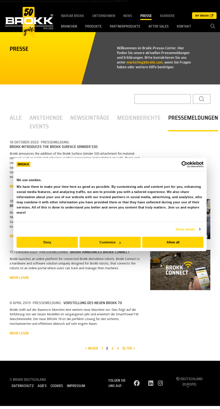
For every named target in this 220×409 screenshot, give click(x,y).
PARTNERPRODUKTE (125, 26)
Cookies (56, 386)
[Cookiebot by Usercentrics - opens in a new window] (184, 164)
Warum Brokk (72, 16)
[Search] (201, 99)
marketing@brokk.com (145, 62)
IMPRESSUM (76, 386)
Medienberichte (138, 118)
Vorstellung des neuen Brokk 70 (92, 303)
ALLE (16, 118)
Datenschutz (23, 386)
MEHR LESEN (19, 277)
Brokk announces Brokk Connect (100, 252)
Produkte (93, 26)
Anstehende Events (46, 122)
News (127, 16)
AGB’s (42, 386)
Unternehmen (103, 16)
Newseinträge (89, 118)
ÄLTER (127, 348)
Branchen (69, 26)
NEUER (93, 348)
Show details (185, 229)
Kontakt (184, 26)
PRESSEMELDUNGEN (193, 118)
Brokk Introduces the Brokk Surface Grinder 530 (54, 147)
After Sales (158, 26)
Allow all (173, 242)
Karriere (167, 16)
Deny (47, 242)
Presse (146, 16)
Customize (107, 242)
